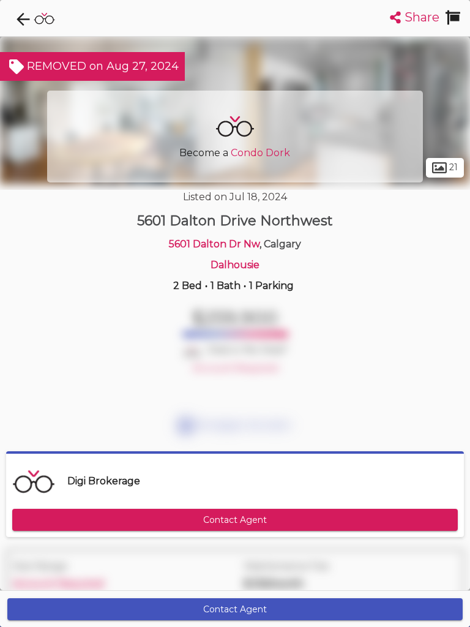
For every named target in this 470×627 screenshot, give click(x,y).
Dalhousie (235, 265)
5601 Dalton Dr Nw (214, 244)
